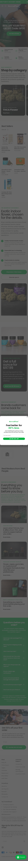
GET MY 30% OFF (14, 438)
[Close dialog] (27, 416)
